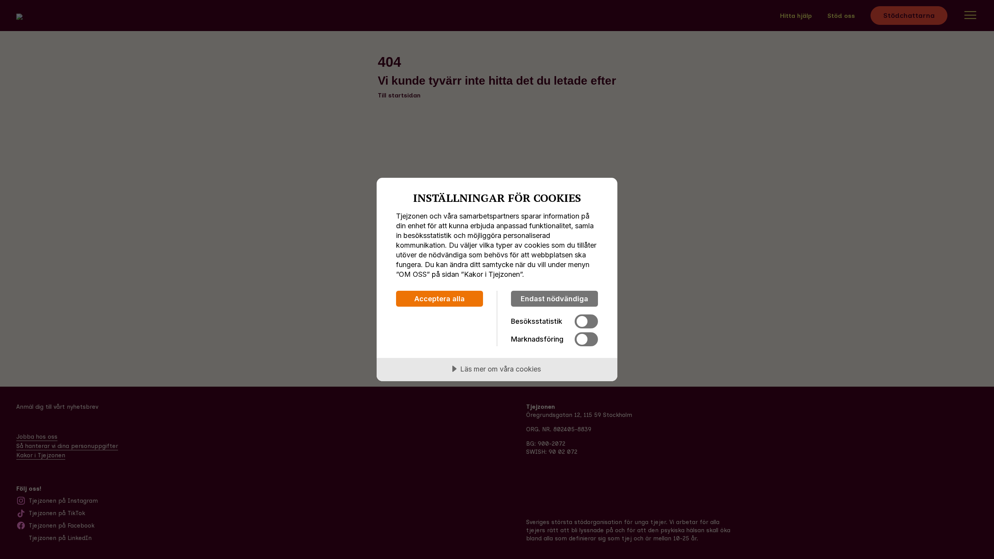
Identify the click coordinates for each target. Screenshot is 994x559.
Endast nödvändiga (554, 299)
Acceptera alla (439, 299)
